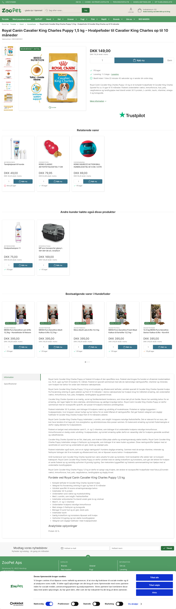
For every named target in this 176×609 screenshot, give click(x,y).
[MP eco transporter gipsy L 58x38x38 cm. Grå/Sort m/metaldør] (53, 232)
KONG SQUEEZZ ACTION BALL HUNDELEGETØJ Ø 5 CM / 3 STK (88, 165)
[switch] (74, 604)
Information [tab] (9, 377)
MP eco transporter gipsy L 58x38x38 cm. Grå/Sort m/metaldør (50, 250)
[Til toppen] (88, 557)
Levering (115, 74)
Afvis (154, 592)
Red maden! (66, 569)
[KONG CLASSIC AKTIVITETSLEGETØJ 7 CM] (53, 149)
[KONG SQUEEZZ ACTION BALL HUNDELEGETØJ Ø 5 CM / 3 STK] (88, 149)
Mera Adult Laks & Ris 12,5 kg (86, 330)
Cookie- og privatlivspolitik (97, 2)
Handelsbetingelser (142, 2)
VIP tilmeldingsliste (163, 2)
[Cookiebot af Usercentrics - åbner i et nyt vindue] (16, 604)
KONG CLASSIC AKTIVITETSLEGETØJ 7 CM (51, 165)
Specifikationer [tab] (10, 384)
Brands (64, 566)
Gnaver (92, 566)
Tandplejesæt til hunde (14, 164)
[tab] (85, 362)
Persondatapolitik (121, 2)
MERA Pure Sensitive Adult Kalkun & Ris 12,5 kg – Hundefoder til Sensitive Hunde (52, 332)
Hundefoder (31, 24)
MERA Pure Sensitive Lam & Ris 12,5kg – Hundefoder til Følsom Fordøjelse (17, 332)
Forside (13, 24)
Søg (85, 10)
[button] (50, 19)
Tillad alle (154, 577)
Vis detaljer (133, 604)
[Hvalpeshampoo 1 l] (18, 232)
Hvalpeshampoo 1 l (12, 248)
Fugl (91, 569)
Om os (78, 2)
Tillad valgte (154, 585)
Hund (22, 24)
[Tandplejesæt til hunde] (18, 149)
